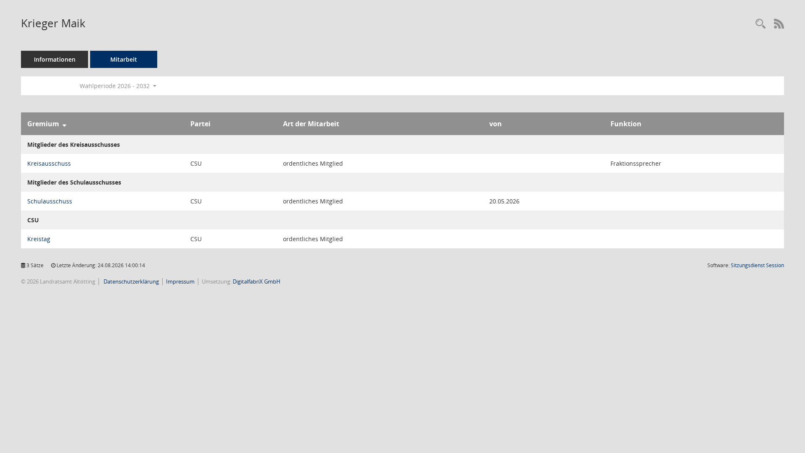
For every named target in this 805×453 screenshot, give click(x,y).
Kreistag (38, 239)
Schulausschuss (49, 201)
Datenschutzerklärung (130, 281)
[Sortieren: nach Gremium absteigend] (64, 123)
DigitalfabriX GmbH (256, 281)
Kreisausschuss (49, 163)
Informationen (54, 59)
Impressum (180, 281)
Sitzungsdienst (757, 265)
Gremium (43, 123)
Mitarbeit (123, 59)
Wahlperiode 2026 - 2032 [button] (115, 86)
